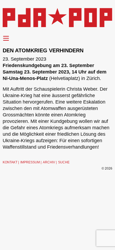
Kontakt (10, 162)
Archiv (49, 162)
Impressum (30, 162)
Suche (64, 162)
